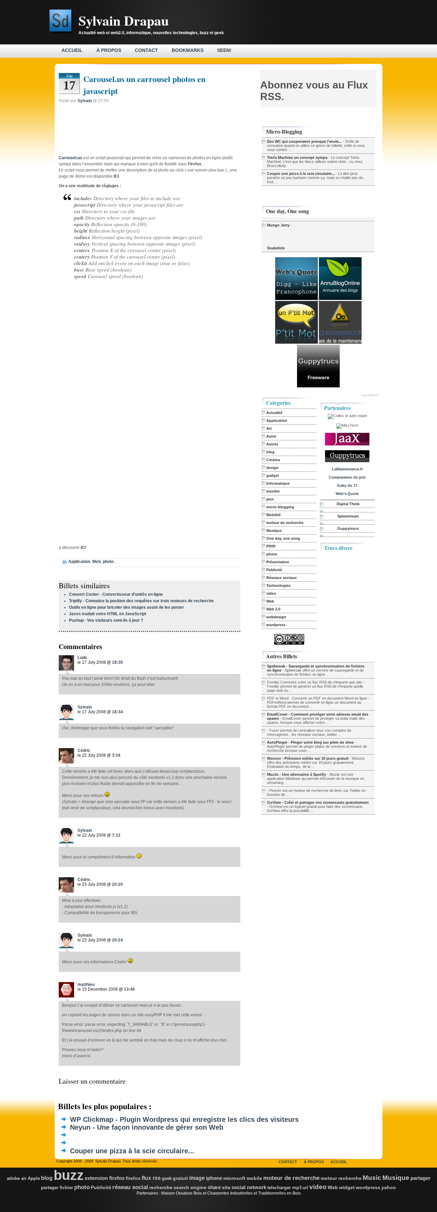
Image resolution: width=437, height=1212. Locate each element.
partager (420, 1178)
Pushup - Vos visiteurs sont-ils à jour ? (106, 620)
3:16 (116, 755)
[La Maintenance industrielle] (340, 342)
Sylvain (84, 100)
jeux (270, 499)
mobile (254, 1178)
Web (96, 561)
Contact (146, 50)
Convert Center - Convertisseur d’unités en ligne (116, 594)
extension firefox (105, 1178)
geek (167, 1178)
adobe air (17, 1178)
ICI (83, 547)
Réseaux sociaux (281, 578)
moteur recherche (341, 1178)
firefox (133, 1178)
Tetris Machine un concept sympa (297, 157)
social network (248, 1187)
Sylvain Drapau (124, 20)
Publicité (274, 570)
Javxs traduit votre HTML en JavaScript (107, 613)
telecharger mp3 (284, 1187)
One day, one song (283, 538)
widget (347, 1187)
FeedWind (370, 395)
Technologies (278, 585)
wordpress (275, 625)
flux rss (151, 1178)
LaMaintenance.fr (347, 469)
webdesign (276, 617)
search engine (190, 1187)
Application (79, 561)
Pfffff (271, 546)
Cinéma (273, 460)
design (272, 468)
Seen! (224, 50)
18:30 (117, 662)
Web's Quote (347, 494)
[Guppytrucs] (318, 386)
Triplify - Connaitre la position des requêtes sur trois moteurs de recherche (141, 600)
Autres (272, 444)
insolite (273, 491)
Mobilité (273, 515)
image (197, 1178)
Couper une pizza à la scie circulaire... (301, 173)
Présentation (277, 562)
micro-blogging (280, 507)
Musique (274, 530)
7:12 (116, 835)
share (214, 1187)
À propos (108, 50)
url (305, 1187)
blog (270, 452)
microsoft (234, 1178)
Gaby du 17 (347, 485)
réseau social (130, 1187)
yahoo (388, 1187)
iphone (214, 1178)
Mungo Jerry (278, 225)
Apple (34, 1178)
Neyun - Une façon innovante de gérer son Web (146, 1127)
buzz (69, 1175)
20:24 (117, 940)
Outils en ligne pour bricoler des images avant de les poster (126, 607)
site (226, 1187)
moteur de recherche (285, 523)
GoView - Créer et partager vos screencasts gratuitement (318, 802)
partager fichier (57, 1187)
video (271, 593)
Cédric (83, 750)
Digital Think (348, 504)
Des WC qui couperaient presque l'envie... (304, 141)
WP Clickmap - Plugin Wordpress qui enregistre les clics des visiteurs (184, 1119)
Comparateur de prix (347, 477)
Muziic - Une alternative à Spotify (296, 774)
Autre (271, 436)
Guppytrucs (348, 528)
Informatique (278, 483)
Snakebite (276, 248)
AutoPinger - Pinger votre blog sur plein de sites (310, 742)
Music (372, 1177)
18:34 (117, 712)
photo (108, 561)
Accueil (72, 50)
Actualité (274, 413)
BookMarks (187, 50)
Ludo (82, 657)
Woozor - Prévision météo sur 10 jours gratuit (308, 758)
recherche (160, 1187)
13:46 (129, 989)
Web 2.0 (273, 609)
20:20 (117, 884)
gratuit (180, 1178)
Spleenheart (348, 516)
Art (269, 428)
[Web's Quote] (296, 298)
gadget (272, 475)
